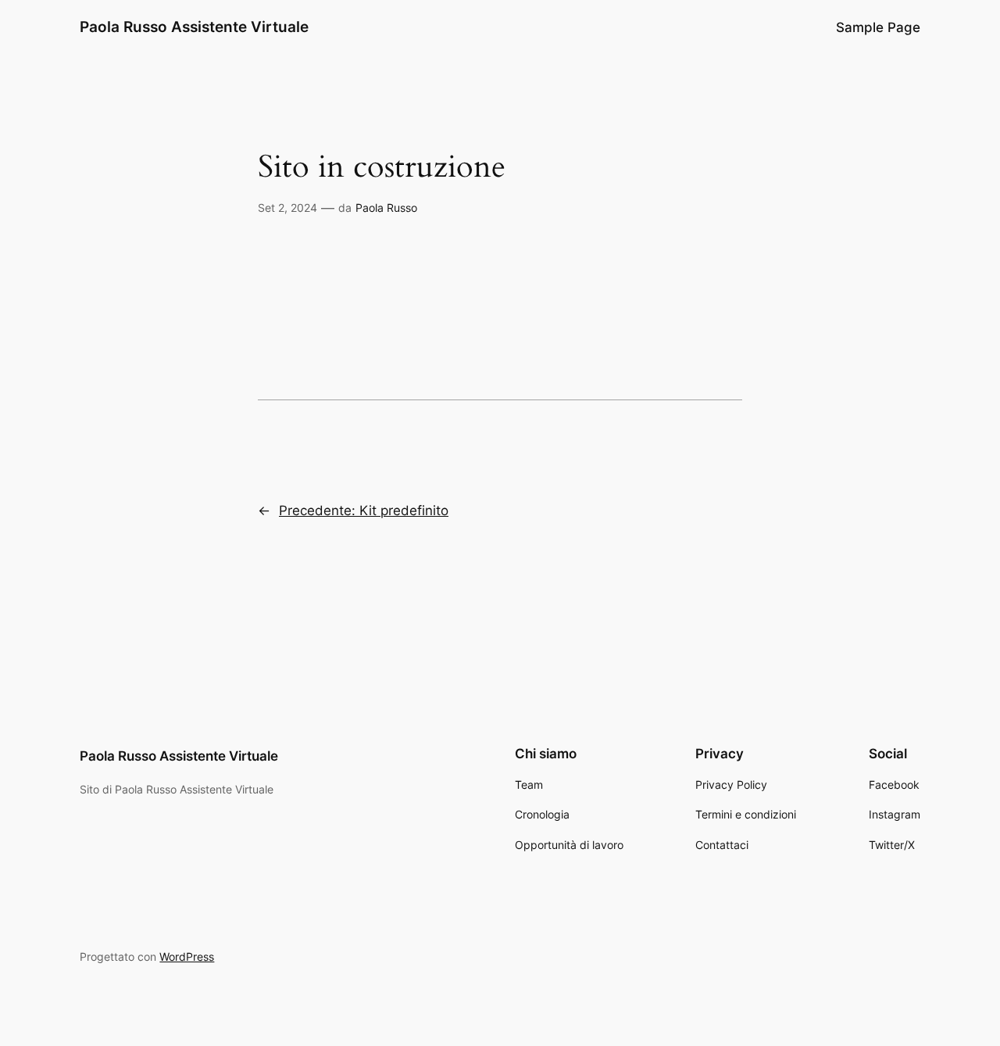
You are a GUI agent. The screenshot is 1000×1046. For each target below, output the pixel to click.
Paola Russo (386, 207)
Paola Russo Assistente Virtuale (194, 26)
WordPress (186, 956)
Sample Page (878, 27)
